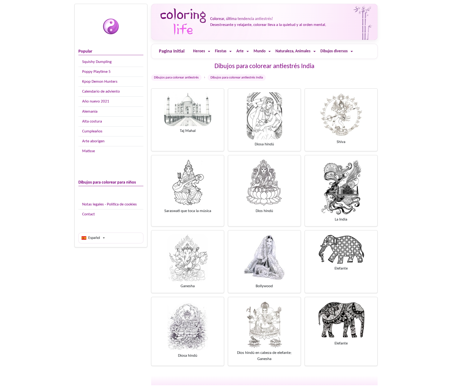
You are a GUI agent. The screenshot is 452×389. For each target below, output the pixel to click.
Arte (240, 51)
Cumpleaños (92, 131)
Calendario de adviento (101, 92)
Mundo (260, 51)
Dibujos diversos (334, 51)
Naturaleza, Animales (293, 51)
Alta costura (92, 121)
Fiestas (220, 51)
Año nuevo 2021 (95, 101)
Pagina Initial (172, 51)
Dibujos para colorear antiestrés (176, 77)
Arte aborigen (93, 141)
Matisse (88, 151)
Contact (88, 214)
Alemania (89, 112)
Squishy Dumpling (97, 62)
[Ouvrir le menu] (209, 51)
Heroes (199, 51)
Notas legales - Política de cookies (109, 204)
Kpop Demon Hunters (99, 82)
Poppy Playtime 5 (96, 72)
